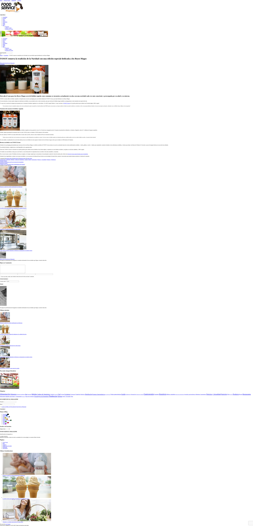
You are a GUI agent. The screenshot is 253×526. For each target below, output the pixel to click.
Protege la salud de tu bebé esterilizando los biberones (11, 186)
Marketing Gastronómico (201, 394)
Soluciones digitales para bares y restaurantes (11, 396)
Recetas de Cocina (9, 29)
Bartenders (29, 394)
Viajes (4, 20)
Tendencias (53, 159)
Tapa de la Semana (29, 396)
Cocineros (67, 394)
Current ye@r (3, 281)
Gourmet (156, 394)
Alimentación (3, 159)
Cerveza (56, 394)
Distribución (88, 394)
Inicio (1, 0)
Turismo (59, 396)
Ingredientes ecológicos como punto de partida (9, 368)
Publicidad (14, 0)
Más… (4, 25)
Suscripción (5, 448)
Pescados (231, 394)
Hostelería (162, 394)
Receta (240, 394)
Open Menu (3, 14)
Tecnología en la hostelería (41, 396)
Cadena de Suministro (19, 159)
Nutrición (224, 394)
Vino (72, 396)
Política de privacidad (7, 446)
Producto (7, 26)
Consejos (77, 394)
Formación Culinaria (139, 394)
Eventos (4, 18)
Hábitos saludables (170, 394)
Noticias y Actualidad (41, 159)
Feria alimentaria (107, 394)
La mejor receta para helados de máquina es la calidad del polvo (13, 208)
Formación (133, 394)
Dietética (83, 394)
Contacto (19, 0)
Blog (4, 443)
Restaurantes (247, 394)
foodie (29, 159)
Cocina (62, 394)
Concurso (73, 394)
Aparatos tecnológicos (21, 394)
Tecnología (5, 21)
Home (1, 55)
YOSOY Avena (66, 103)
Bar (26, 394)
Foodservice (128, 394)
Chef (59, 394)
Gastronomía (34, 159)
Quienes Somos (7, 0)
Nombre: (2, 401)
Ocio (4, 19)
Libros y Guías (8, 27)
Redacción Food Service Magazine (7, 63)
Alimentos (8, 159)
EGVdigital (7, 524)
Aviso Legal (5, 442)
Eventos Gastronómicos (98, 394)
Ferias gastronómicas (116, 394)
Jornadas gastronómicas (189, 394)
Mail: (1, 404)
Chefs (4, 24)
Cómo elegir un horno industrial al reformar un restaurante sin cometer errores (16, 250)
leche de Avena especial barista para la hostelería (78, 154)
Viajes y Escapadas (66, 396)
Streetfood (23, 396)
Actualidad (5, 17)
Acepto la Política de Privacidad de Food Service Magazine (14, 406)
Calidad (26, 159)
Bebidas (12, 159)
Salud (4, 23)
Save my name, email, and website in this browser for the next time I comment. (17, 276)
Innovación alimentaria (180, 394)
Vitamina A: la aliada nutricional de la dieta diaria (10, 229)
